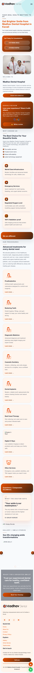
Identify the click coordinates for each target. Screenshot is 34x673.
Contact (5, 632)
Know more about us (17, 95)
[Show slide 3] (17, 566)
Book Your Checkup (17, 595)
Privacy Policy (7, 634)
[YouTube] (18, 620)
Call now (17, 660)
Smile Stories (7, 643)
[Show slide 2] (15, 566)
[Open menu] (31, 4)
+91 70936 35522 (12, 42)
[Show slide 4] (18, 566)
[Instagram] (14, 620)
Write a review (17, 124)
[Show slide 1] (13, 566)
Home (4, 627)
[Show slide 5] (20, 566)
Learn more (8, 292)
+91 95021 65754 (12, 48)
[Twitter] (9, 620)
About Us (5, 629)
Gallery (5, 640)
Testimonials (6, 645)
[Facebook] (4, 620)
